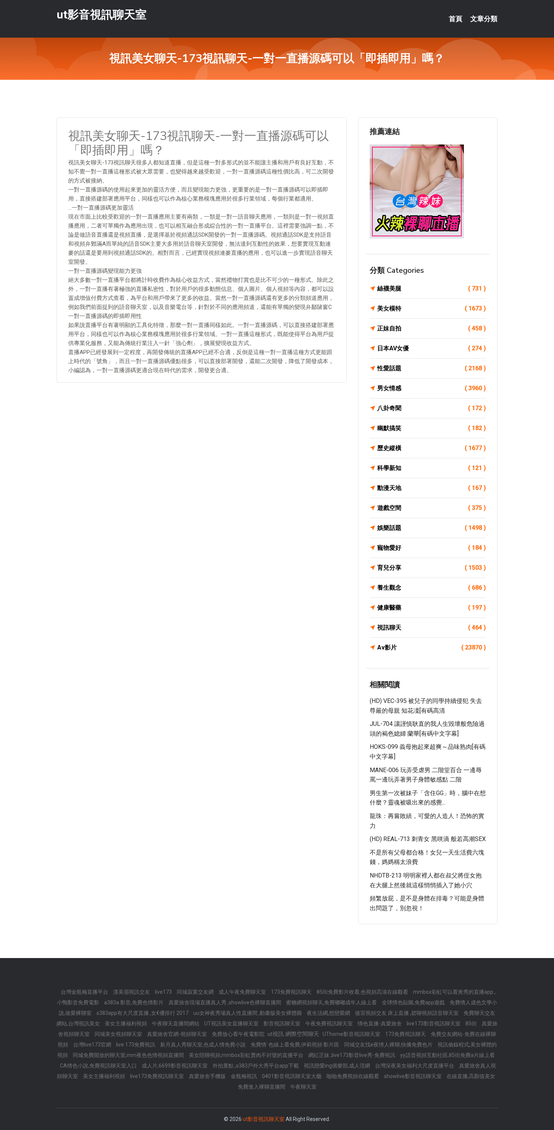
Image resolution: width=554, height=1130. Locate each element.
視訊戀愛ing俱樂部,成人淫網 (337, 1066)
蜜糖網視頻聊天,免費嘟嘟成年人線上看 (332, 1002)
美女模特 (431, 308)
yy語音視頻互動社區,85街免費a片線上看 (447, 1055)
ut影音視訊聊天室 (102, 14)
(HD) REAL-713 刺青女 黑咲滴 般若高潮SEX (428, 839)
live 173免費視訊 (136, 1045)
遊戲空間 (431, 507)
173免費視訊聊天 (292, 992)
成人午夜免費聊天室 (243, 992)
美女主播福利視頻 (126, 1023)
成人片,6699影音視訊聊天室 (175, 1066)
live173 (164, 992)
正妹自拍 (431, 328)
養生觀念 (431, 587)
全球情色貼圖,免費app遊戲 (414, 1002)
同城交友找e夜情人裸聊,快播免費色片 (389, 1045)
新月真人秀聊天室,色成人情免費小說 (203, 1045)
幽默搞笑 (431, 428)
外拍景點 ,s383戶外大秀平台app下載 (256, 1066)
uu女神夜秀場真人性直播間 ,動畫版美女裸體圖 (248, 1013)
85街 (471, 1023)
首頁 (455, 19)
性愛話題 (431, 368)
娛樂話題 (431, 527)
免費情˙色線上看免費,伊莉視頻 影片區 (295, 1045)
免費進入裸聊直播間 (262, 1087)
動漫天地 (431, 487)
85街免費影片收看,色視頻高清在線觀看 (363, 992)
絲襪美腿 (431, 288)
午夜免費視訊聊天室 (329, 1023)
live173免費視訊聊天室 (157, 1076)
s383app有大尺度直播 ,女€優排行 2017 (143, 1013)
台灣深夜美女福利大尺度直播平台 (415, 1066)
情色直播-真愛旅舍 (380, 1023)
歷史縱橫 (431, 448)
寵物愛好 (431, 547)
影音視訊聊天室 (282, 1023)
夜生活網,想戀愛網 (329, 1013)
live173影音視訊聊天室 (434, 1023)
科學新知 (431, 467)
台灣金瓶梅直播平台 (85, 992)
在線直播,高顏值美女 (471, 1076)
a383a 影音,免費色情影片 (134, 1002)
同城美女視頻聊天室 (119, 1034)
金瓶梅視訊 (244, 1076)
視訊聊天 (431, 627)
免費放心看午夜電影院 (239, 1034)
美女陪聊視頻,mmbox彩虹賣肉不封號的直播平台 (247, 1055)
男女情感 (431, 388)
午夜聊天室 (303, 1087)
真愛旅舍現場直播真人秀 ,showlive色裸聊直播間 (225, 1002)
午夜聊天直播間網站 (176, 1023)
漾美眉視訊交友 (132, 992)
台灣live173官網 (92, 1045)
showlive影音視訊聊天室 (413, 1076)
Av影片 (431, 647)
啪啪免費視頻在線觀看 (353, 1076)
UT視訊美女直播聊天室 (232, 1023)
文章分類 (483, 19)
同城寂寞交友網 (196, 992)
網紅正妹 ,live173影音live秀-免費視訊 (352, 1055)
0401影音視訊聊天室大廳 (292, 1076)
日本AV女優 (431, 348)
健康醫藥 (431, 607)
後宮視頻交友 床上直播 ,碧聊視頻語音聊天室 (407, 1013)
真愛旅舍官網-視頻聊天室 (177, 1034)
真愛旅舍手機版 (208, 1076)
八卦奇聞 (431, 408)
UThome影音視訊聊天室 (352, 1034)
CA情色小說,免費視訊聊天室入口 (99, 1066)
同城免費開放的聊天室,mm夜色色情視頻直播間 (129, 1055)
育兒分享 (431, 567)
